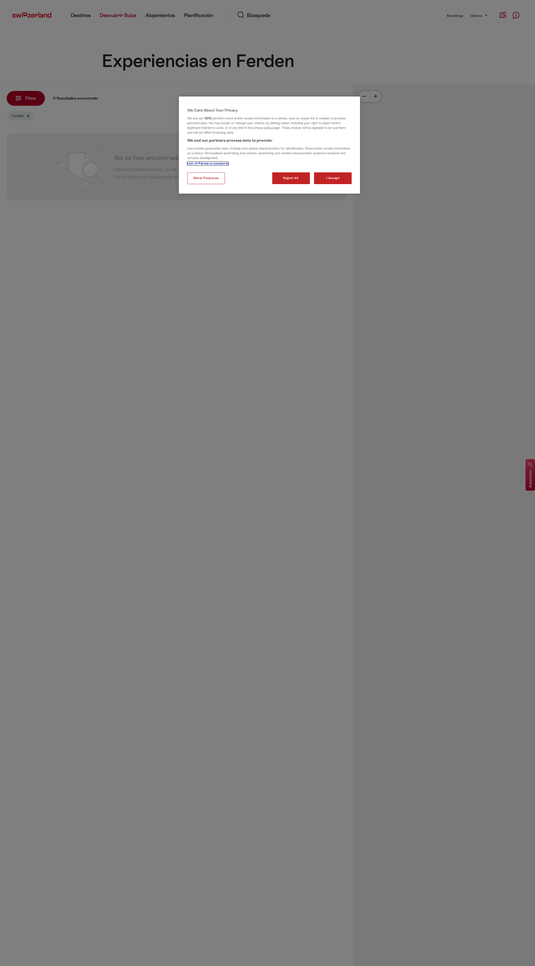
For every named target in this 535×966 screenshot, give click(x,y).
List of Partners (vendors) (207, 163)
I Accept (333, 178)
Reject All (291, 178)
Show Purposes (206, 178)
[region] (269, 145)
